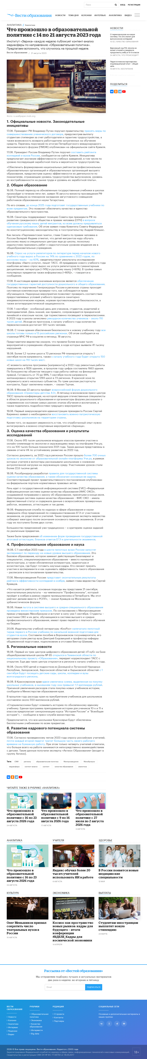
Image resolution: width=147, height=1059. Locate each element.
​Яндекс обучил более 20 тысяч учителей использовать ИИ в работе (73, 873)
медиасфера (14, 766)
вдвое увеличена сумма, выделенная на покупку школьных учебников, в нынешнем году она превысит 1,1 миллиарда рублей (54, 682)
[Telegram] (16, 777)
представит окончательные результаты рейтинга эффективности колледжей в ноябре (51, 578)
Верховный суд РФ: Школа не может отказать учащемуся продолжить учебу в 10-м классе (124, 50)
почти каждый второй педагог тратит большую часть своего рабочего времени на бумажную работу (51, 742)
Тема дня (73, 15)
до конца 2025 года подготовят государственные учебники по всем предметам (55, 206)
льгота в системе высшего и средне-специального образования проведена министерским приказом (55, 608)
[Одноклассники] (12, 777)
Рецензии (12, 1030)
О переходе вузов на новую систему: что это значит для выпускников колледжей (122, 36)
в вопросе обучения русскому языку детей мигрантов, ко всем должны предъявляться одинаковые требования (54, 223)
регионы (27, 761)
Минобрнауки (89, 761)
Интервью (100, 15)
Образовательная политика (39, 1015)
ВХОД (122, 5)
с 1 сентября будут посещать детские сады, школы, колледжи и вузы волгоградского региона (55, 673)
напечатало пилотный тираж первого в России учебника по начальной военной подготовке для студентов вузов (53, 631)
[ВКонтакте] (8, 777)
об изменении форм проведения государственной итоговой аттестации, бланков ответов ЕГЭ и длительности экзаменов (54, 537)
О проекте (59, 1013)
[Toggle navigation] (137, 15)
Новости (60, 15)
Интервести (37, 1029)
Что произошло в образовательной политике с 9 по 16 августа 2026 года (55, 816)
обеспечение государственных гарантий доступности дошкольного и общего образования (56, 282)
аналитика (82, 766)
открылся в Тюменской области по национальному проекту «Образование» (51, 656)
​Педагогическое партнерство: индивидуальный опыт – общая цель (124, 63)
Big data (35, 1033)
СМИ (16, 761)
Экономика (36, 1020)
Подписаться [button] (93, 987)
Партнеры (59, 1020)
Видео (128, 15)
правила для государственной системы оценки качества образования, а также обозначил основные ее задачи (52, 474)
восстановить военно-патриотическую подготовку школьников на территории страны (53, 415)
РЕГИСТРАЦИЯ (134, 5)
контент (46, 766)
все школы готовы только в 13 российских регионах (56, 331)
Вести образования (17, 53)
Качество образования (127, 41)
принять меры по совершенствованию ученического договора (56, 132)
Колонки (86, 15)
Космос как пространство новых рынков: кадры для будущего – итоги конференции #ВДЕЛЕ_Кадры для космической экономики (73, 931)
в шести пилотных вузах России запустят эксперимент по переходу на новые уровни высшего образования (51, 550)
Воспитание (127, 68)
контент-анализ (31, 766)
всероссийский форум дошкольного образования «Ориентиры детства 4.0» (52, 390)
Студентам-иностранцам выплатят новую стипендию (118, 926)
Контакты (58, 1017)
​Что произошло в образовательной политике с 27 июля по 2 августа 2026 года (90, 817)
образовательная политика (47, 761)
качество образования (64, 766)
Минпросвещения (71, 761)
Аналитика (115, 15)
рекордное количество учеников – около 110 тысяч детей (55, 319)
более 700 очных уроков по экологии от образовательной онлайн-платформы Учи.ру (56, 456)
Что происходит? (130, 55)
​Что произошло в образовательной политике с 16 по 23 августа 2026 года (22, 816)
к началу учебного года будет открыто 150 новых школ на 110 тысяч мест (56, 357)
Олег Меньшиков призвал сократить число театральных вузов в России (27, 928)
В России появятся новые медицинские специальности (119, 873)
